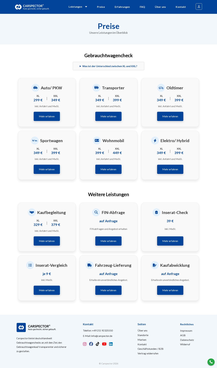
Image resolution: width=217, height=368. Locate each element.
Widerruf (185, 344)
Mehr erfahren (47, 116)
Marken (142, 339)
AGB (183, 335)
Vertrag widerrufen (148, 353)
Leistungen (75, 6)
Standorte (143, 335)
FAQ (142, 6)
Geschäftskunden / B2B (150, 348)
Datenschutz (187, 339)
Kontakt (181, 6)
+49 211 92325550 (102, 330)
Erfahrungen (122, 6)
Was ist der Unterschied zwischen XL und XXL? (109, 66)
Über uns (160, 6)
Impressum (186, 330)
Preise (101, 6)
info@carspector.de (101, 335)
